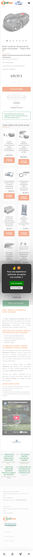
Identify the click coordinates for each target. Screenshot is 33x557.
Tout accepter (16, 283)
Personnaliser (16, 288)
